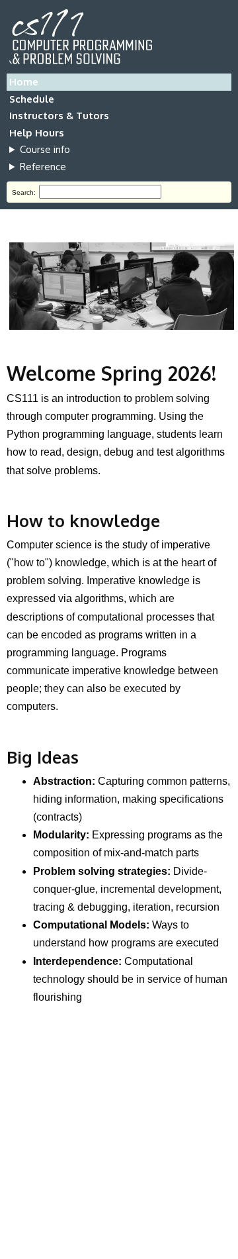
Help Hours (36, 132)
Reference (43, 166)
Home (23, 82)
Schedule (31, 99)
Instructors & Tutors (59, 115)
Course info (45, 149)
